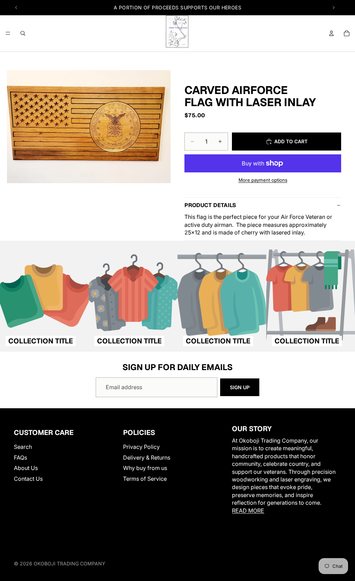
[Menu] (8, 33)
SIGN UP (240, 387)
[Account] (331, 33)
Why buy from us (145, 467)
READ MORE (248, 510)
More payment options (263, 180)
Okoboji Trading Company (69, 563)
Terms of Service (145, 478)
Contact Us (28, 478)
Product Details (210, 205)
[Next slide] (333, 7)
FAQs (20, 457)
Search (23, 446)
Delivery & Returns (146, 457)
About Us (26, 467)
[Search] (23, 33)
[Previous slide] (16, 7)
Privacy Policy (141, 446)
